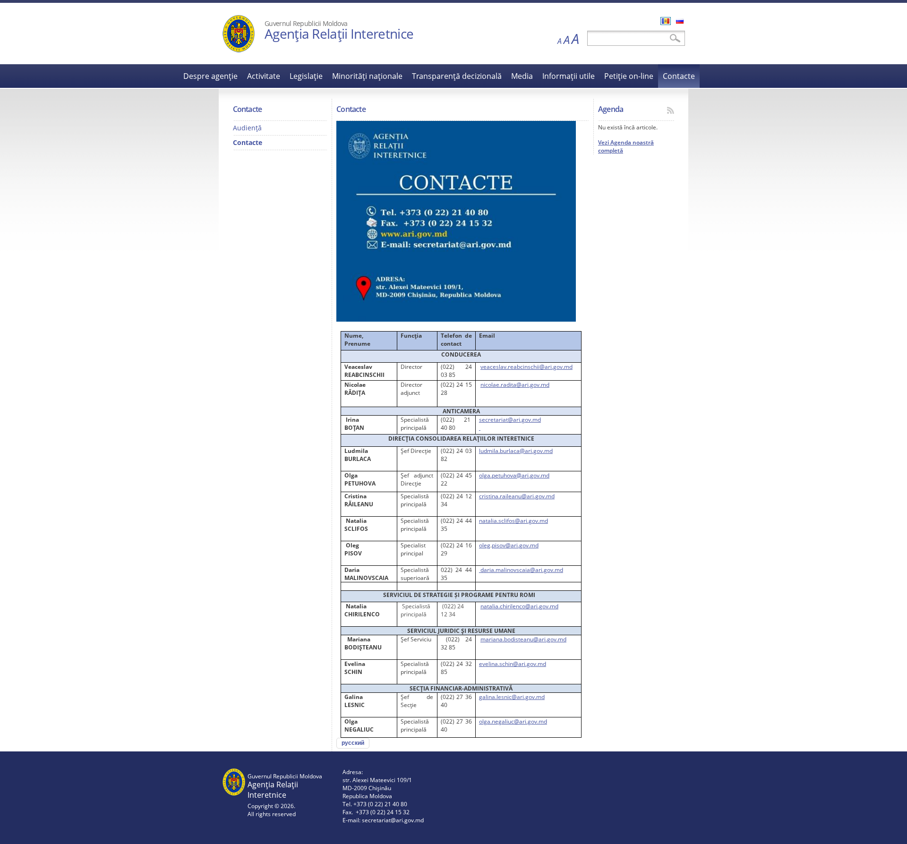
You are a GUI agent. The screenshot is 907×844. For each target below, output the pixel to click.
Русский (680, 21)
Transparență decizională (457, 76)
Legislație (306, 76)
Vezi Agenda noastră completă (626, 146)
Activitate (263, 76)
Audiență (247, 127)
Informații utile (568, 76)
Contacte (679, 76)
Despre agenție (210, 76)
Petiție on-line (628, 76)
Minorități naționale (367, 76)
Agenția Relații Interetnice (339, 34)
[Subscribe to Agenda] (670, 110)
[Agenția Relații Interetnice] (238, 50)
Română (665, 21)
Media (522, 76)
